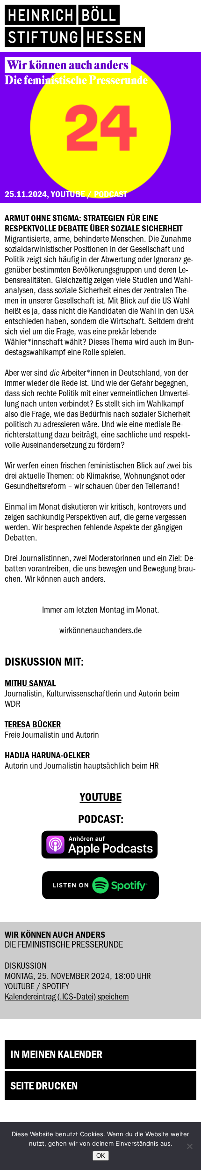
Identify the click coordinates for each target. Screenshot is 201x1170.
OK (100, 1155)
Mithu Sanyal (30, 683)
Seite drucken (44, 1085)
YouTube (101, 797)
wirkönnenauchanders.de (100, 630)
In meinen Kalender (56, 1054)
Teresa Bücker (33, 724)
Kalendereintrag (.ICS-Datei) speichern (67, 996)
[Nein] (189, 1146)
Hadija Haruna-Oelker (47, 755)
